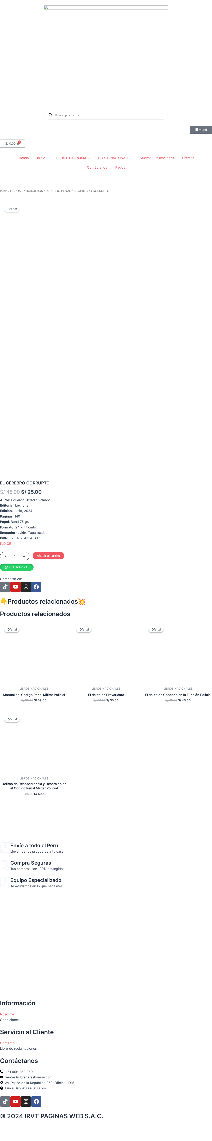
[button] (17, 567)
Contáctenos (97, 167)
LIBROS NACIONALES (114, 158)
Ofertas (188, 158)
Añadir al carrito (48, 556)
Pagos (120, 167)
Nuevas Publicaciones (157, 158)
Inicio (41, 158)
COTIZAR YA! (18, 567)
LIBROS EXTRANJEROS (72, 158)
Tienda (23, 158)
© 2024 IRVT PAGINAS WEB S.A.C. (51, 1116)
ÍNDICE (5, 543)
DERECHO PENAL (58, 191)
